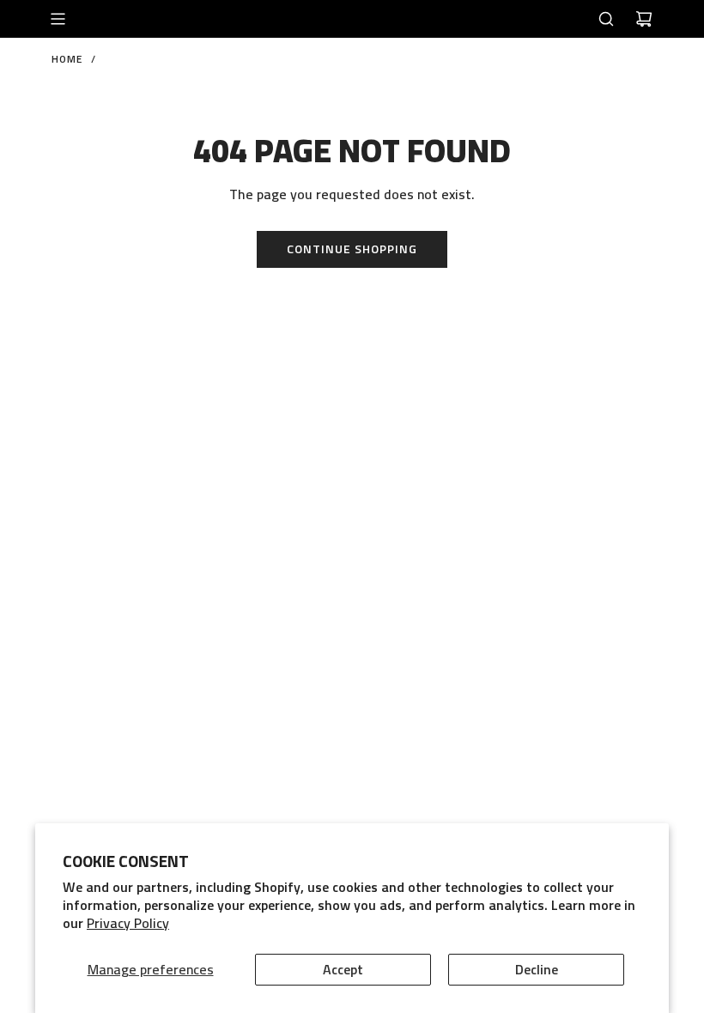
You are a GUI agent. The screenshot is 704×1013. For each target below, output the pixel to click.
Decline (536, 969)
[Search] (606, 19)
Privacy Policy (128, 923)
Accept (343, 969)
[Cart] (644, 19)
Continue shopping (352, 249)
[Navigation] (57, 19)
